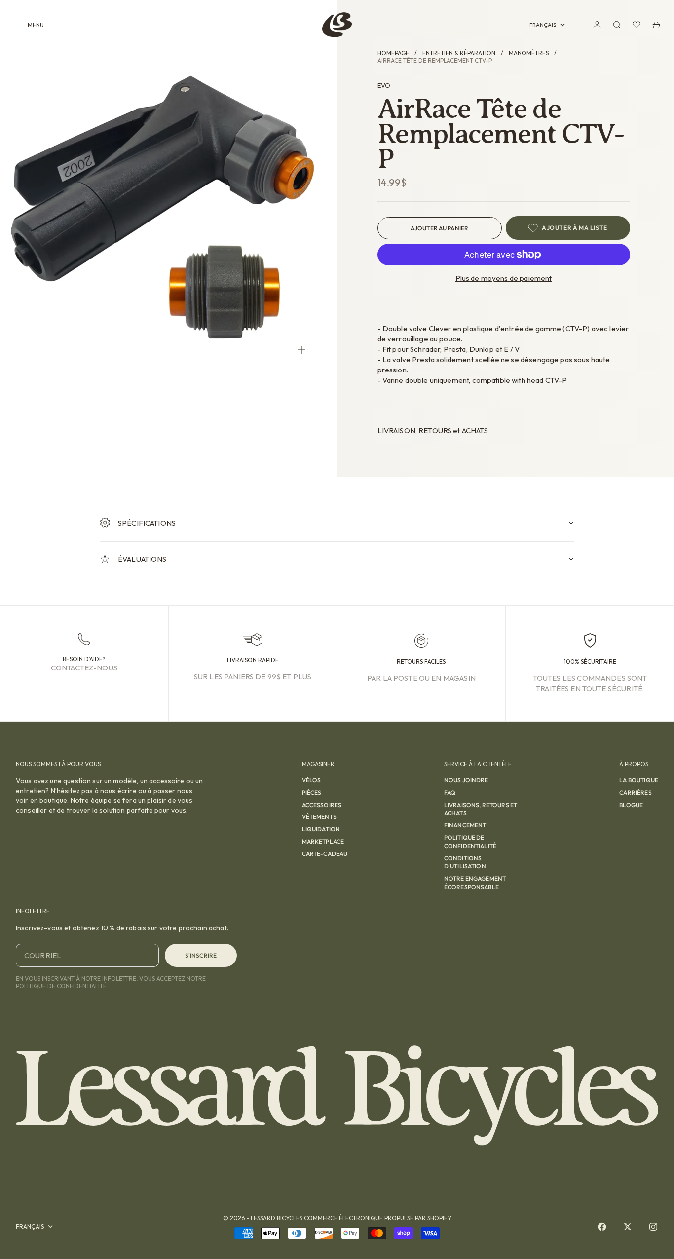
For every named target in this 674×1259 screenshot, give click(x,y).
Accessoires (322, 805)
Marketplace (323, 841)
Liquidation (321, 829)
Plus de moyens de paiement (503, 278)
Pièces (312, 792)
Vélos (311, 780)
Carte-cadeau (325, 853)
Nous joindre (466, 780)
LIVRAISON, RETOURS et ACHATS (432, 430)
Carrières (635, 792)
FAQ (449, 792)
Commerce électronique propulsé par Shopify (377, 1218)
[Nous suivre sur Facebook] (602, 1227)
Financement (465, 825)
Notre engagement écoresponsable (475, 882)
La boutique (638, 780)
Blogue (631, 805)
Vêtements (319, 816)
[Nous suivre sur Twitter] (628, 1227)
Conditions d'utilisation (465, 862)
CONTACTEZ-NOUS (84, 667)
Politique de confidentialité (470, 842)
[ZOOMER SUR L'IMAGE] (301, 349)
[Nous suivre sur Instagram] (653, 1227)
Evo (383, 85)
